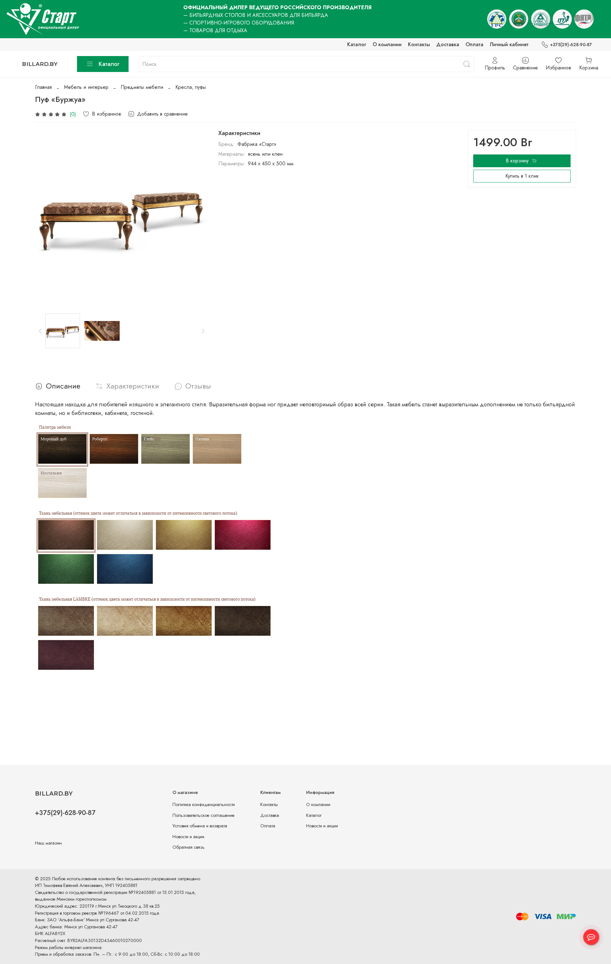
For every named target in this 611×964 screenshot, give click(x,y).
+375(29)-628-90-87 (571, 44)
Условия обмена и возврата (199, 826)
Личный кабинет (509, 44)
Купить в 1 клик (522, 176)
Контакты (419, 44)
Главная (43, 87)
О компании (387, 44)
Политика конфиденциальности (203, 804)
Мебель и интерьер (86, 87)
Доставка (447, 44)
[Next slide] (198, 216)
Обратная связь (188, 847)
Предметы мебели (142, 87)
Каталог (356, 44)
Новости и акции (188, 836)
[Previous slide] (45, 216)
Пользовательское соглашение (203, 815)
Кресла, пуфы (190, 87)
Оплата (474, 44)
